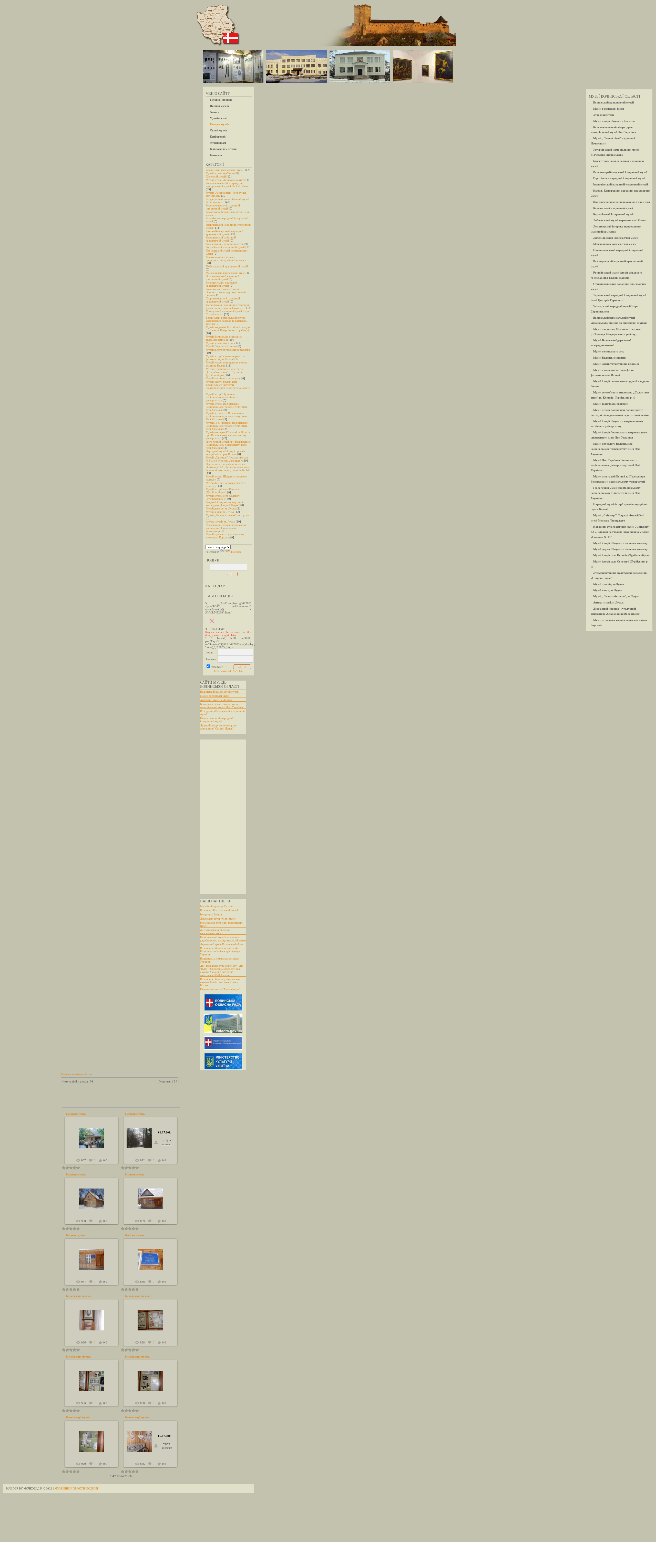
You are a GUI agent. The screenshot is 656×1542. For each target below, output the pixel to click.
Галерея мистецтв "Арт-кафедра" (220, 989)
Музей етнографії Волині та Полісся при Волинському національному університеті (228, 435)
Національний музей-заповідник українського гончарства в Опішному (223, 938)
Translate (236, 551)
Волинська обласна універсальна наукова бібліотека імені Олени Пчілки (220, 982)
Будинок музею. (76, 1113)
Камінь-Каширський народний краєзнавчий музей (224, 233)
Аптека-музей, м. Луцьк (220, 521)
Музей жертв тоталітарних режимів (228, 349)
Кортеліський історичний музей (225, 247)
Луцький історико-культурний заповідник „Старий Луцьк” (224, 504)
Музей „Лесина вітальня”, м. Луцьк (227, 515)
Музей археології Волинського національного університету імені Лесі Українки (227, 416)
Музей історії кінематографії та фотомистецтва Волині (225, 358)
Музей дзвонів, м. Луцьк (221, 508)
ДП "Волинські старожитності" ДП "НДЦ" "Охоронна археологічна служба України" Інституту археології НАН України (221, 970)
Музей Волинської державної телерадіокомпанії (224, 338)
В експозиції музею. (78, 1295)
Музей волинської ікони (220, 173)
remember (217, 666)
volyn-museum (94, 1142)
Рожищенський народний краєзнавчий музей (221, 284)
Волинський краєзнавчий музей (225, 169)
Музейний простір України (216, 906)
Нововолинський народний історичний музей (222, 278)
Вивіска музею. (134, 1235)
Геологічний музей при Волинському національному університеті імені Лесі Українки (228, 444)
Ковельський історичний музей (225, 243)
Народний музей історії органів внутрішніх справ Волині (225, 453)
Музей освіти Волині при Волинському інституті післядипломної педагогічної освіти (228, 384)
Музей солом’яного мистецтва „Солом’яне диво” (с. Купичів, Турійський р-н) (224, 372)
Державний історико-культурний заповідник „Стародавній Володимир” (226, 528)
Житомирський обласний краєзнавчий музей (215, 931)
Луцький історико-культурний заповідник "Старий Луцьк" (218, 727)
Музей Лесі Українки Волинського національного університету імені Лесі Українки (227, 425)
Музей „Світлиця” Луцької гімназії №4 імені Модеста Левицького (227, 459)
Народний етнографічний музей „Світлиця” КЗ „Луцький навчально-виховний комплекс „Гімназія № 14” (228, 467)
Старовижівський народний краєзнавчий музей (223, 300)
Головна (66, 1074)
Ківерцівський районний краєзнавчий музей (221, 239)
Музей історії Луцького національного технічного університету (222, 397)
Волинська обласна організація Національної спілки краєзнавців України (220, 951)
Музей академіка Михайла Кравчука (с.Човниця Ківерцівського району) (228, 329)
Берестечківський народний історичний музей (223, 207)
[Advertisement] (220, 817)
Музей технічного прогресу (223, 378)
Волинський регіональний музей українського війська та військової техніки (227, 320)
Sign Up (238, 670)
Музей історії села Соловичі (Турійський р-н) (223, 497)
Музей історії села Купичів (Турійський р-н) (222, 491)
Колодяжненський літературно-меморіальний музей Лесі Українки (221, 705)
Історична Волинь (211, 914)
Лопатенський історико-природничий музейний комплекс (226, 258)
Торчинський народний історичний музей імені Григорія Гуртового (228, 306)
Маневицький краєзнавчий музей (226, 272)
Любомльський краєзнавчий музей (227, 266)
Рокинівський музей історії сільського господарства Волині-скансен (226, 292)
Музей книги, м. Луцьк (220, 511)
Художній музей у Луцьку (216, 699)
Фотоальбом (81, 1074)
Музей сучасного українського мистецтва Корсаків (225, 536)
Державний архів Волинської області (222, 944)
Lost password (222, 670)
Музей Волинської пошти (221, 346)
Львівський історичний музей (218, 918)
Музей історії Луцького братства (226, 179)
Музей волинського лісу (220, 343)
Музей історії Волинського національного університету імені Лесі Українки (227, 406)
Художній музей (216, 176)
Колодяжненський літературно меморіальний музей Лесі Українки (227, 185)
